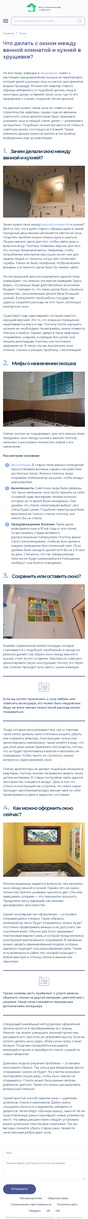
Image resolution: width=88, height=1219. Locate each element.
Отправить (19, 1188)
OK (58, 1210)
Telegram (34, 1210)
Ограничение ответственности (31, 1204)
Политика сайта (67, 1204)
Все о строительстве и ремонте (50, 8)
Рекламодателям (31, 1198)
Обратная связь (58, 1198)
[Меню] (5, 21)
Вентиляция (20, 465)
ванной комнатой (56, 224)
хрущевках (49, 73)
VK (48, 1210)
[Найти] (80, 21)
